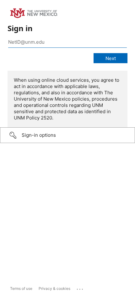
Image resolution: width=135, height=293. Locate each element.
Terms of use (21, 288)
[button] (67, 135)
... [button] (80, 288)
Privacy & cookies (54, 288)
